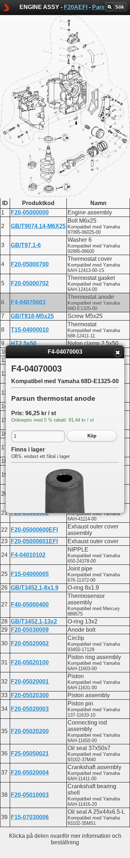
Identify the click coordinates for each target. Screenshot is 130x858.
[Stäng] (117, 352)
